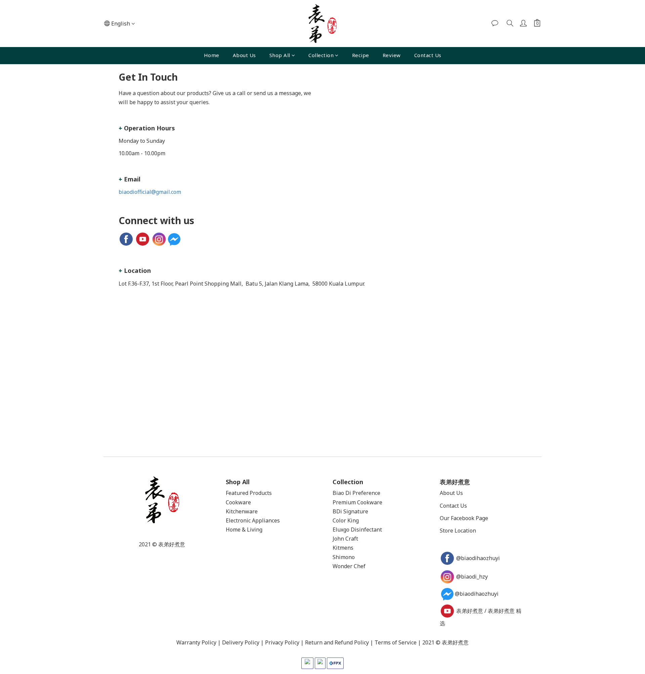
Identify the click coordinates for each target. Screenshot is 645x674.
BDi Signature (350, 511)
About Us (244, 55)
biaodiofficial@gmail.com (150, 192)
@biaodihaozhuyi (478, 558)
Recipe (360, 55)
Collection (321, 55)
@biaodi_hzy (472, 576)
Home (211, 55)
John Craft (345, 538)
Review (392, 55)
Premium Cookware (357, 502)
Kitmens (343, 547)
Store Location (458, 530)
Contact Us (427, 55)
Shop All (279, 55)
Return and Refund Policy (337, 642)
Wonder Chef (349, 566)
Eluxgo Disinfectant (357, 529)
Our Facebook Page (464, 518)
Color (339, 520)
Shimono (344, 557)
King (353, 520)
